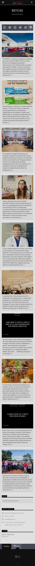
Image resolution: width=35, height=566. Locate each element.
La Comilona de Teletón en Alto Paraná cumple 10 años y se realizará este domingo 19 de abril (17, 91)
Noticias (22, 34)
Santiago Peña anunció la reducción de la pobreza (18, 138)
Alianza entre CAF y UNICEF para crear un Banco (17, 415)
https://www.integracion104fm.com (14, 513)
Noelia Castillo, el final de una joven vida (18, 186)
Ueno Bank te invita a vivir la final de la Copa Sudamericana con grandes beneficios (17, 324)
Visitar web (5, 536)
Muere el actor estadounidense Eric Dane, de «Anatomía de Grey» (17, 233)
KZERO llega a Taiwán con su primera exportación (18, 43)
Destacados (14, 34)
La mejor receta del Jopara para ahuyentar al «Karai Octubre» (18, 369)
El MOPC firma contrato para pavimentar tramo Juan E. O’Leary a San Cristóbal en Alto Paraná (17, 460)
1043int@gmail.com (10, 519)
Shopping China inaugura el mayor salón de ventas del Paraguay (18, 281)
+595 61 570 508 (9, 516)
